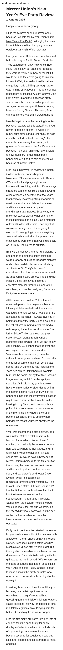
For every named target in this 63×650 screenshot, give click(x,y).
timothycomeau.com (11, 3)
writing (26, 3)
